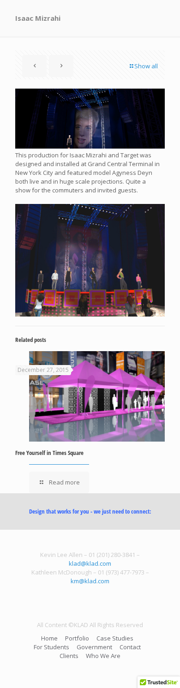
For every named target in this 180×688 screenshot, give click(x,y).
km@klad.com (90, 581)
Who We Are (103, 656)
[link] (90, 260)
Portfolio (77, 638)
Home (49, 638)
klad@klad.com (90, 563)
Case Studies (114, 638)
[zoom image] (90, 260)
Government (94, 647)
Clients (69, 656)
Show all (146, 66)
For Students (51, 647)
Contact (130, 647)
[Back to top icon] (161, 669)
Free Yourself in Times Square (49, 453)
